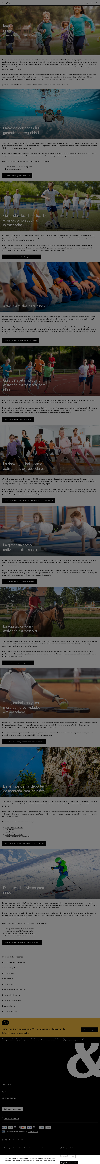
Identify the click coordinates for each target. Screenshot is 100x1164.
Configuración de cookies (67, 1156)
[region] (50, 1159)
